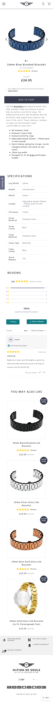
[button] (28, 71)
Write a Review (39, 322)
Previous (7, 39)
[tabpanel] (26, 38)
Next (45, 39)
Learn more (13, 90)
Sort (26, 330)
